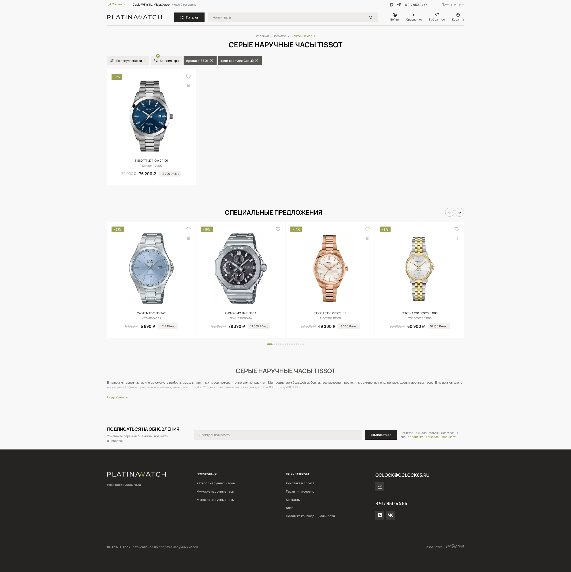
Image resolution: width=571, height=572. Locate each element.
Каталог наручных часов (216, 483)
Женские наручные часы (215, 499)
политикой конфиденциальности (433, 437)
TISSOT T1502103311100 (330, 313)
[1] (371, 17)
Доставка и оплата (300, 483)
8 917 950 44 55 (416, 4)
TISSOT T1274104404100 (151, 160)
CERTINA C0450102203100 (420, 313)
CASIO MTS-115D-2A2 (151, 313)
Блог (289, 507)
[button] (449, 212)
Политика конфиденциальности (310, 516)
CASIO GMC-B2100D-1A (240, 313)
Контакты (293, 499)
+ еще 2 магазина (184, 4)
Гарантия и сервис (300, 491)
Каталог (192, 17)
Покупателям (451, 4)
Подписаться (381, 435)
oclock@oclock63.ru (402, 475)
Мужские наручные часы (215, 491)
